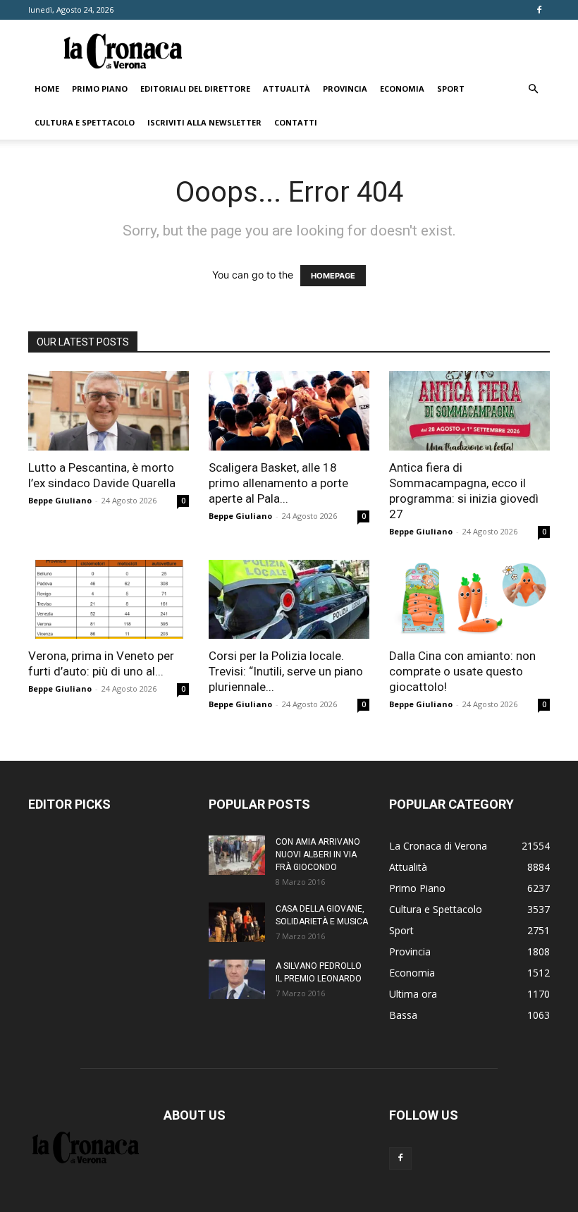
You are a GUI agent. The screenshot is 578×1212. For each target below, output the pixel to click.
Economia (402, 88)
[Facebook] (539, 10)
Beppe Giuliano (60, 500)
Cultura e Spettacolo (85, 122)
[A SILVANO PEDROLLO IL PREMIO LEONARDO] (237, 979)
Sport (451, 88)
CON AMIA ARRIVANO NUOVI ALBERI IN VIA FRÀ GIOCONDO (318, 854)
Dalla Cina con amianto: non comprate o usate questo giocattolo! (462, 671)
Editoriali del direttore (195, 88)
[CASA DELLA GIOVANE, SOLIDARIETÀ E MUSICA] (237, 922)
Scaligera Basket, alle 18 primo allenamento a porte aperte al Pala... (278, 483)
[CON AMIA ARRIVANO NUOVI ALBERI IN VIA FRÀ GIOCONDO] (237, 855)
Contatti (295, 122)
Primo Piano (100, 88)
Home (47, 88)
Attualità (286, 88)
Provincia (345, 88)
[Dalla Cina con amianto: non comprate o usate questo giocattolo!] (469, 599)
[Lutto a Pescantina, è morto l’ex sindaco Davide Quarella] (108, 411)
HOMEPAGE (333, 276)
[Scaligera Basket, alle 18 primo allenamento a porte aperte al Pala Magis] (289, 411)
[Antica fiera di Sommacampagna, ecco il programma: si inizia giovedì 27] (469, 411)
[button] (533, 89)
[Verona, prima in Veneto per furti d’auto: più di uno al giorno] (108, 599)
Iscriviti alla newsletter (204, 122)
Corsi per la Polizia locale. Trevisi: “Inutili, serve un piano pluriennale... (286, 671)
